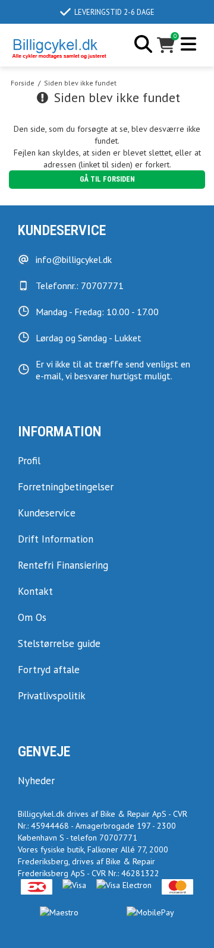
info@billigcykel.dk (74, 259)
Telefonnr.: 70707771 (80, 285)
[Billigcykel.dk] (59, 45)
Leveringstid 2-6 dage (114, 12)
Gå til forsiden (107, 179)
